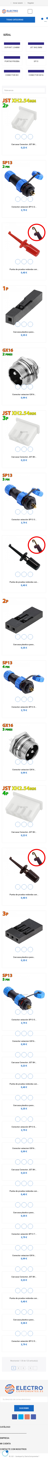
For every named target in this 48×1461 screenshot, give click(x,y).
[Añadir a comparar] (30, 136)
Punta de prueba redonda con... (24, 269)
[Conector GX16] (36, 71)
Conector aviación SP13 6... (24, 1127)
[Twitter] (20, 1416)
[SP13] (36, 57)
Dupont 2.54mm (11, 47)
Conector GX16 (36, 75)
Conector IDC (12, 75)
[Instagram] (33, 1416)
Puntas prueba (12, 61)
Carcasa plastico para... (24, 332)
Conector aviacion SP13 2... (24, 207)
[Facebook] (14, 1416)
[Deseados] (41, 20)
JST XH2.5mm (36, 47)
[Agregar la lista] (17, 136)
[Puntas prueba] (12, 57)
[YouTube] (27, 1416)
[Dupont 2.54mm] (12, 43)
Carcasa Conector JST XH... (24, 144)
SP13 (36, 61)
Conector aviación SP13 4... (24, 707)
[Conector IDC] (12, 71)
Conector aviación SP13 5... (24, 1020)
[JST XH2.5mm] (36, 43)
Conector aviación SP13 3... (24, 519)
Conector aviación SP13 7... (24, 1234)
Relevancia (24, 90)
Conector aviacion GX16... (24, 394)
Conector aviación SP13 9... (24, 1341)
